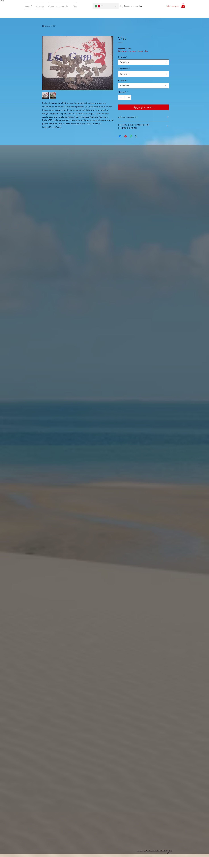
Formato (122, 57)
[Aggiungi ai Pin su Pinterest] (125, 136)
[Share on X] (136, 136)
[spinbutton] (124, 97)
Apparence (124, 68)
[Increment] (129, 97)
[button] (183, 5)
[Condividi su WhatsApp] (131, 136)
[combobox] (143, 62)
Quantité (123, 80)
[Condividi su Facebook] (120, 136)
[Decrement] (120, 97)
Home (45, 26)
